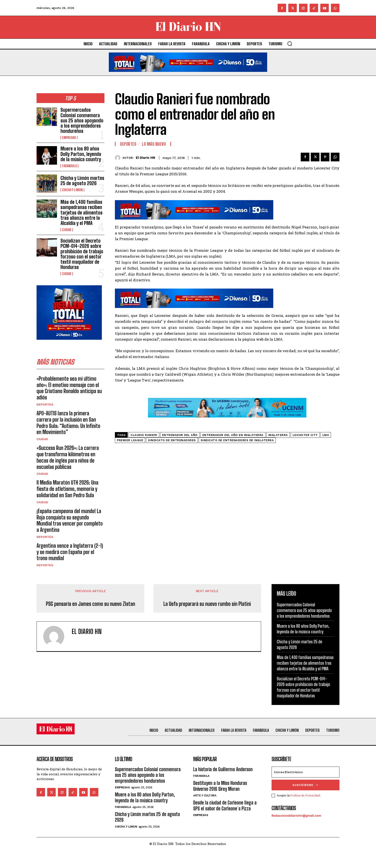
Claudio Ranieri (144, 435)
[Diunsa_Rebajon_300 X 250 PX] (69, 343)
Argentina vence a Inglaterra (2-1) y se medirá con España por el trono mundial (70, 551)
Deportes (45, 404)
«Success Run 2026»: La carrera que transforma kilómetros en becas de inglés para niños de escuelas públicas (68, 457)
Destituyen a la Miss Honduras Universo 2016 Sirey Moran (220, 786)
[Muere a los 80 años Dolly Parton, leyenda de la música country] (47, 155)
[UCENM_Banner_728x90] (227, 421)
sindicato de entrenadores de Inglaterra (237, 440)
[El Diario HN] (119, 158)
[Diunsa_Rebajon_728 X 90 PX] (188, 75)
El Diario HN (145, 158)
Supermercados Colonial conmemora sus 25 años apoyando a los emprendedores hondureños (81, 120)
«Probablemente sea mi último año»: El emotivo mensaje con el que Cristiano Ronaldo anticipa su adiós (69, 387)
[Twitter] (292, 8)
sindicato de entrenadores (172, 440)
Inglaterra (278, 435)
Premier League (130, 440)
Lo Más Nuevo (154, 144)
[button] (289, 43)
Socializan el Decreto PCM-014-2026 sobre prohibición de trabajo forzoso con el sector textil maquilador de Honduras (81, 254)
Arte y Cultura (204, 795)
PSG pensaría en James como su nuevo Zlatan (90, 604)
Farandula (69, 166)
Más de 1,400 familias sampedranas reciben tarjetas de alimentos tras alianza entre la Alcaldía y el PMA (81, 212)
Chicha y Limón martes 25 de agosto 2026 (82, 180)
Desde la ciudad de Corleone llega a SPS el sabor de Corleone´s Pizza (225, 805)
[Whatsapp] (335, 8)
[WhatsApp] (335, 157)
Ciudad (66, 230)
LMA (325, 435)
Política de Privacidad (305, 795)
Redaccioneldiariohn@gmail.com (296, 815)
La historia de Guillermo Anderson (223, 769)
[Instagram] (303, 8)
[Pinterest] (325, 157)
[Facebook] (282, 8)
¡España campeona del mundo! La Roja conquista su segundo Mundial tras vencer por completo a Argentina (70, 520)
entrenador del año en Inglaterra (233, 435)
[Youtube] (324, 8)
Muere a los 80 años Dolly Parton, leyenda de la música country (80, 154)
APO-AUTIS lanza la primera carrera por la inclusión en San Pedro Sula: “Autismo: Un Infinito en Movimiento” (68, 422)
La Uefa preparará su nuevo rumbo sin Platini (207, 604)
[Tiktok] (314, 8)
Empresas (69, 137)
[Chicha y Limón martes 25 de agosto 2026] (47, 183)
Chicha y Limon (72, 190)
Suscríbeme (302, 785)
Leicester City (305, 435)
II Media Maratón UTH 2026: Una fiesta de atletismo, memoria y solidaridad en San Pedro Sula (67, 488)
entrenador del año (180, 435)
